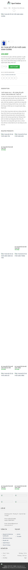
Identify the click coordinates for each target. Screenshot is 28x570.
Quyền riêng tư (6, 542)
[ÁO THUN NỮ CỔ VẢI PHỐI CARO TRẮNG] (21, 309)
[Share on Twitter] (8, 78)
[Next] (24, 26)
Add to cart (14, 66)
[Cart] (26, 2)
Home (5, 8)
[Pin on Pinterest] (13, 78)
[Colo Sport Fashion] (14, 2)
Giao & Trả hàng (6, 545)
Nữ (9, 8)
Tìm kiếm (19, 536)
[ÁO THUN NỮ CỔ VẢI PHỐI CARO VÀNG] (21, 429)
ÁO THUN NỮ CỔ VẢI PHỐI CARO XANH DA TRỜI (7, 367)
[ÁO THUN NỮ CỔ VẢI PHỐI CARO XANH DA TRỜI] (7, 309)
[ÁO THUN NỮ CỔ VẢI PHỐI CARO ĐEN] (21, 189)
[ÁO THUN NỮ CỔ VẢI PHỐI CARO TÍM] (7, 139)
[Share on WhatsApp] (2, 78)
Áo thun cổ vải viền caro (18, 8)
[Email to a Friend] (10, 78)
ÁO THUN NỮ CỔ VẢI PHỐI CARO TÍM (7, 147)
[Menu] (2, 3)
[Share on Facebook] (5, 78)
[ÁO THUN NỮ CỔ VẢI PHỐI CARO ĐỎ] (7, 429)
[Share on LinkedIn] (16, 78)
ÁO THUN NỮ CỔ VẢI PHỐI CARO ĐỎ (7, 487)
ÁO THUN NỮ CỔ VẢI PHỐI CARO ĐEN (20, 247)
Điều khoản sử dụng (7, 538)
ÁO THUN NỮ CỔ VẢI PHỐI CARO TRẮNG (20, 367)
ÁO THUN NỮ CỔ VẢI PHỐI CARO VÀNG (20, 487)
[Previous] (3, 26)
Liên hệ (18, 534)
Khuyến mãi (5, 540)
